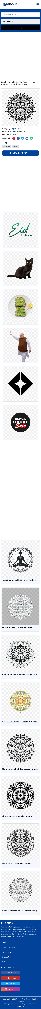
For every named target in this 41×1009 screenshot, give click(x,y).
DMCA (3, 962)
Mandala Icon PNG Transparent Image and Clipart (20, 769)
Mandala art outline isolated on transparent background (17, 863)
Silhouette (6, 146)
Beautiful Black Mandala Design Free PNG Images (19, 675)
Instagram (12, 989)
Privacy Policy (6, 952)
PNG (14, 134)
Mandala (15, 146)
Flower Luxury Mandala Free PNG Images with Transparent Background (20, 816)
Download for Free (22, 153)
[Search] (20, 27)
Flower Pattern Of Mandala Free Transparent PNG (17, 627)
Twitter (12, 984)
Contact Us (5, 957)
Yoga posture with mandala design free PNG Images (18, 580)
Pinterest (12, 978)
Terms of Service (8, 947)
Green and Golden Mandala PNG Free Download (19, 722)
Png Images (16, 129)
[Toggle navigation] (37, 4)
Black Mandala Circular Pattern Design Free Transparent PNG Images (20, 911)
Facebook (12, 972)
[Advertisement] (20, 55)
